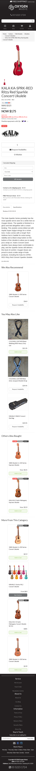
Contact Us (18, 706)
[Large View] (4, 82)
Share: (3, 103)
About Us (18, 697)
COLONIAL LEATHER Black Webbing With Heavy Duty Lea (17, 343)
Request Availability (18, 150)
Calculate (19, 179)
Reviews (5, 211)
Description (6, 207)
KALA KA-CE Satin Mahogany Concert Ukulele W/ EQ (17, 624)
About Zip (18, 729)
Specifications (17, 207)
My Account (18, 682)
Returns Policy (18, 721)
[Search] (33, 21)
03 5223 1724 (19, 767)
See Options (18, 595)
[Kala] (18, 134)
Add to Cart (18, 352)
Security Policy (18, 725)
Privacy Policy (18, 717)
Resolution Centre (18, 691)
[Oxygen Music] (18, 7)
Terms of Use (18, 713)
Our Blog (18, 702)
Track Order (18, 687)
